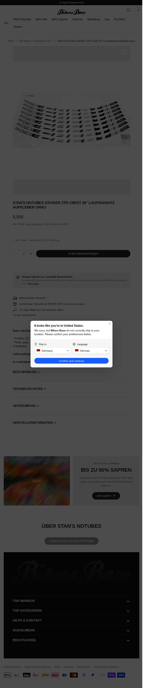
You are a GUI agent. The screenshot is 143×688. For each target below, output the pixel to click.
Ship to (41, 344)
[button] (51, 350)
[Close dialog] (108, 324)
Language (81, 344)
